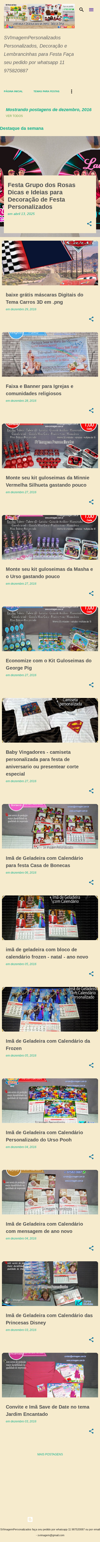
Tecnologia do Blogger (53, 1519)
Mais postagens (50, 1454)
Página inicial (13, 91)
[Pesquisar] (81, 10)
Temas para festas (46, 91)
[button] (89, 224)
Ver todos (14, 116)
